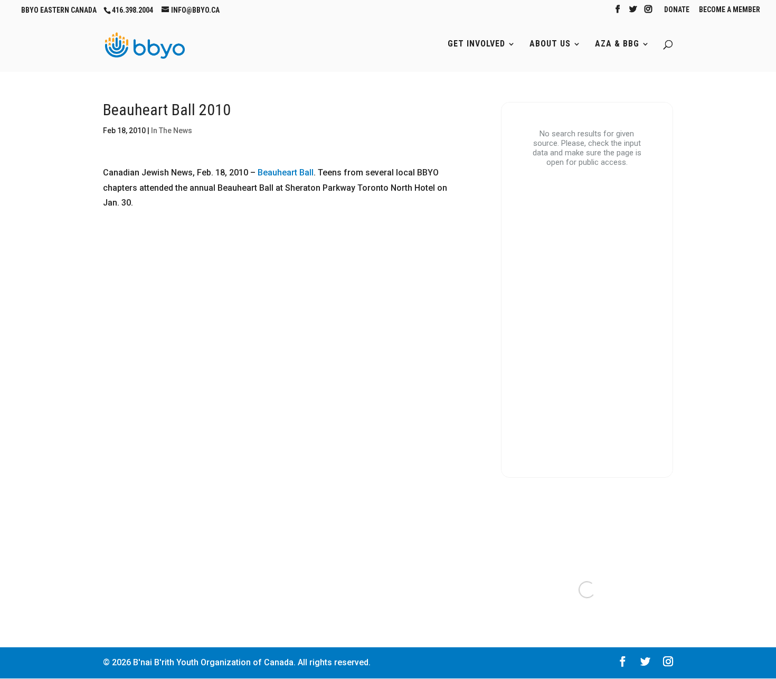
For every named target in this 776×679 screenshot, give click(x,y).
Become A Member (729, 10)
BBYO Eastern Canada (59, 10)
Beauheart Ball (286, 173)
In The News (171, 130)
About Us (550, 44)
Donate (676, 10)
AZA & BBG (617, 44)
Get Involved (476, 44)
